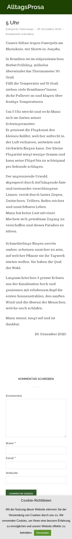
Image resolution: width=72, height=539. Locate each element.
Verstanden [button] (42, 532)
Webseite (12, 473)
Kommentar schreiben (20, 34)
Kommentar (14, 395)
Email (11, 458)
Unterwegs (26, 29)
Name (11, 443)
